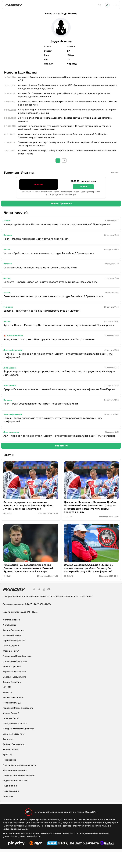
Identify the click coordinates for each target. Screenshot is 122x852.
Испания (7, 235)
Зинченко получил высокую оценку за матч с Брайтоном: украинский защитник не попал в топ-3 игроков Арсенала (67, 144)
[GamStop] (57, 843)
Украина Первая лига (14, 734)
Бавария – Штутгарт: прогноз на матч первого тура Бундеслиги (41, 310)
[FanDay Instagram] (44, 590)
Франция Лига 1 (11, 651)
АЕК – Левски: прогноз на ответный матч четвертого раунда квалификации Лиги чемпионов (59, 435)
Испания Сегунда (12, 703)
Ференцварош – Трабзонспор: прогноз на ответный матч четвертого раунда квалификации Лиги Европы (59, 373)
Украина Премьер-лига (14, 671)
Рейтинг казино (11, 749)
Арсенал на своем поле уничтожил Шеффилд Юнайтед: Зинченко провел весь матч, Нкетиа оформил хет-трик (67, 103)
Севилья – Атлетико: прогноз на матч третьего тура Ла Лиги (40, 267)
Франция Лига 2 (11, 718)
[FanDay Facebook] (34, 590)
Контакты (8, 796)
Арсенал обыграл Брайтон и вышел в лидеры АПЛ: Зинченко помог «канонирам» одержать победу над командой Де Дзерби (67, 87)
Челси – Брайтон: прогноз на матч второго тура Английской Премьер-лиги (48, 253)
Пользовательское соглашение (19, 775)
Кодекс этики (10, 786)
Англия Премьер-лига (14, 630)
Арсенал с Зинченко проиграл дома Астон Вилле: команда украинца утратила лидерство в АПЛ (67, 79)
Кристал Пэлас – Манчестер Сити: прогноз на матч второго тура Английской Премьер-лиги (58, 325)
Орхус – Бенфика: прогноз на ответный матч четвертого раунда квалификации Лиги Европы (59, 389)
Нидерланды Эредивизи (15, 661)
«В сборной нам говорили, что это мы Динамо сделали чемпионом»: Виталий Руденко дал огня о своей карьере (28, 568)
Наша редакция (11, 791)
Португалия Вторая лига (15, 723)
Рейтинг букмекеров (61, 203)
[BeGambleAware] (84, 843)
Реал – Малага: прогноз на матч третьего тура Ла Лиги (36, 238)
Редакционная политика (15, 780)
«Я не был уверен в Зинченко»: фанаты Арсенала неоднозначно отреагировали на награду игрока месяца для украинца (67, 111)
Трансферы (8, 739)
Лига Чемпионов (11, 620)
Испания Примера (12, 635)
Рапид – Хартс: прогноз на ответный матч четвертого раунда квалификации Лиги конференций (52, 420)
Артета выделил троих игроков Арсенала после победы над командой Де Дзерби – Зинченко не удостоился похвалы (63, 136)
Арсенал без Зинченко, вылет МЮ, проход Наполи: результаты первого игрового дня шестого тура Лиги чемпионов (64, 95)
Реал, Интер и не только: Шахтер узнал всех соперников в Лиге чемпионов (49, 339)
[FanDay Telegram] (39, 590)
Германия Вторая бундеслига (18, 708)
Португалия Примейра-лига (17, 656)
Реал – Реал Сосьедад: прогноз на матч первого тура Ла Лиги (40, 403)
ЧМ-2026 (7, 692)
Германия (8, 307)
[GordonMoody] (35, 843)
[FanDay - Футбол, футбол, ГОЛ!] (13, 5)
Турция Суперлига (12, 682)
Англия (6, 221)
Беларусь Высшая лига (14, 677)
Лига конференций (12, 350)
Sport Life (7, 754)
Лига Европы (9, 368)
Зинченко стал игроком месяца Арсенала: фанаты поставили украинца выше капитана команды (65, 120)
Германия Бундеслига (14, 640)
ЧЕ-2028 (7, 687)
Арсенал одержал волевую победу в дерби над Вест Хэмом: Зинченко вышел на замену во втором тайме (67, 152)
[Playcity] (16, 843)
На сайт (83, 187)
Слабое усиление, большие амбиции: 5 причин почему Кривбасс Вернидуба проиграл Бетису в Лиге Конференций (88, 568)
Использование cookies (14, 770)
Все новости (61, 446)
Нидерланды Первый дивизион (19, 728)
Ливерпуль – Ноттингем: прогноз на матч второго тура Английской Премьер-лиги (53, 296)
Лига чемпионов (15, 336)
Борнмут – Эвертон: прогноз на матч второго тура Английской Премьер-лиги (50, 281)
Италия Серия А (11, 645)
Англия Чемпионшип (13, 697)
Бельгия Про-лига (12, 666)
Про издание (9, 760)
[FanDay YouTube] (48, 590)
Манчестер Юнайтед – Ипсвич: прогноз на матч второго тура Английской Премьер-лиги (57, 224)
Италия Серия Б (11, 713)
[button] (99, 5)
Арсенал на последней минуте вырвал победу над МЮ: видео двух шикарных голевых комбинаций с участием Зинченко (64, 128)
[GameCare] (107, 843)
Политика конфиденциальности (19, 765)
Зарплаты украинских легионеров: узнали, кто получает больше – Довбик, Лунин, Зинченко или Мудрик (28, 505)
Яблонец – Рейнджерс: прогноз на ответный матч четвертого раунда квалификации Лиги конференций (57, 355)
